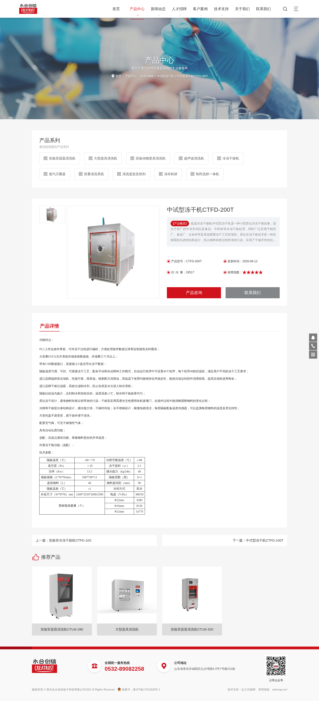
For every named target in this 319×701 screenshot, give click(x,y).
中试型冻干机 (165, 76)
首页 (116, 9)
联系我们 (263, 9)
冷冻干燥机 (147, 76)
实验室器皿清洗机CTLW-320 (192, 629)
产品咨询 (194, 292)
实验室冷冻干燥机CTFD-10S (70, 540)
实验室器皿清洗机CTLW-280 (62, 629)
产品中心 (137, 9)
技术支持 (221, 9)
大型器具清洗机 (105, 158)
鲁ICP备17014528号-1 (146, 689)
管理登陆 (263, 689)
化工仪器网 (248, 689)
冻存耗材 (170, 174)
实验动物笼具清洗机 (151, 158)
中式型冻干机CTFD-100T (264, 540)
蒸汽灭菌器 (57, 174)
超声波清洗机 (194, 158)
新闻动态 (158, 9)
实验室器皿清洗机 (62, 158)
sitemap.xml (279, 689)
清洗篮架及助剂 (134, 174)
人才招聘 (179, 9)
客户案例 (200, 9)
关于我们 (242, 9)
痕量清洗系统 (94, 174)
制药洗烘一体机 (207, 174)
